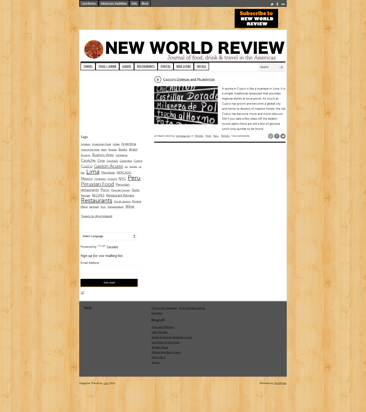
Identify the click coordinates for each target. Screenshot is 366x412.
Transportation (115, 206)
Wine (129, 206)
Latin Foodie (159, 332)
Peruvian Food (97, 184)
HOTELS (201, 66)
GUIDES (126, 66)
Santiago (94, 206)
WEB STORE (183, 66)
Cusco (138, 161)
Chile (101, 161)
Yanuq (155, 362)
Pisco (105, 190)
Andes (116, 144)
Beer (104, 149)
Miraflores (100, 178)
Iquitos (133, 166)
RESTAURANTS (146, 66)
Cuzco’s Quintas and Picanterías (189, 79)
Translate (112, 247)
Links (134, 3)
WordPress (280, 383)
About (144, 3)
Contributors (88, 3)
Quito (136, 190)
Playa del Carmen (120, 190)
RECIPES (98, 195)
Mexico (87, 178)
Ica (126, 166)
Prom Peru (158, 357)
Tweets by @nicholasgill (96, 216)
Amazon (85, 144)
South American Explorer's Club (172, 337)
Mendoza (108, 172)
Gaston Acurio (108, 166)
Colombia (126, 160)
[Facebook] (277, 5)
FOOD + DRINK (107, 66)
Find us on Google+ (164, 308)
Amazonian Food (101, 144)
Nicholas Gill (183, 135)
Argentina (128, 144)
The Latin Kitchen (163, 327)
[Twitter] (272, 5)
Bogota (112, 149)
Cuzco (86, 166)
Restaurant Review (120, 195)
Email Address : (90, 263)
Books (122, 149)
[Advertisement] (156, 18)
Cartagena (121, 155)
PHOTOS (166, 66)
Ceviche (88, 160)
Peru (216, 135)
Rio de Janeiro (122, 201)
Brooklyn (86, 155)
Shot (103, 207)
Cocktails (112, 160)
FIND (208, 135)
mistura (112, 178)
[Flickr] (283, 5)
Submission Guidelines (114, 3)
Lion (106, 383)
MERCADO (123, 172)
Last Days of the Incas (166, 342)
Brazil (133, 149)
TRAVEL (88, 66)
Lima (93, 171)
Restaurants (96, 200)
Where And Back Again (166, 352)
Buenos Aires (103, 155)
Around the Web (90, 149)
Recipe (85, 195)
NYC (122, 178)
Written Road (160, 347)
